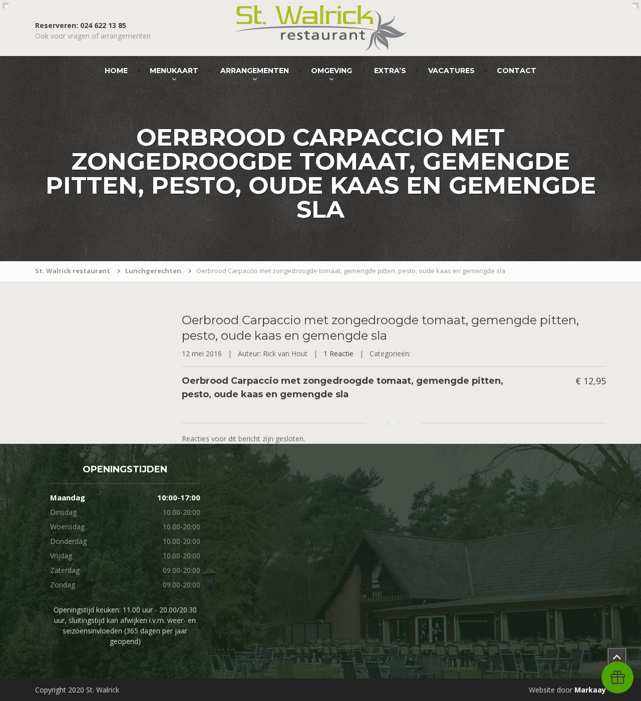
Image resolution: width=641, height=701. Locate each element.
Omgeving (331, 70)
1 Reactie (339, 353)
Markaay (590, 689)
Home (116, 70)
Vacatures (451, 70)
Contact (516, 70)
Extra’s (390, 70)
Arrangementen (254, 70)
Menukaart (174, 70)
